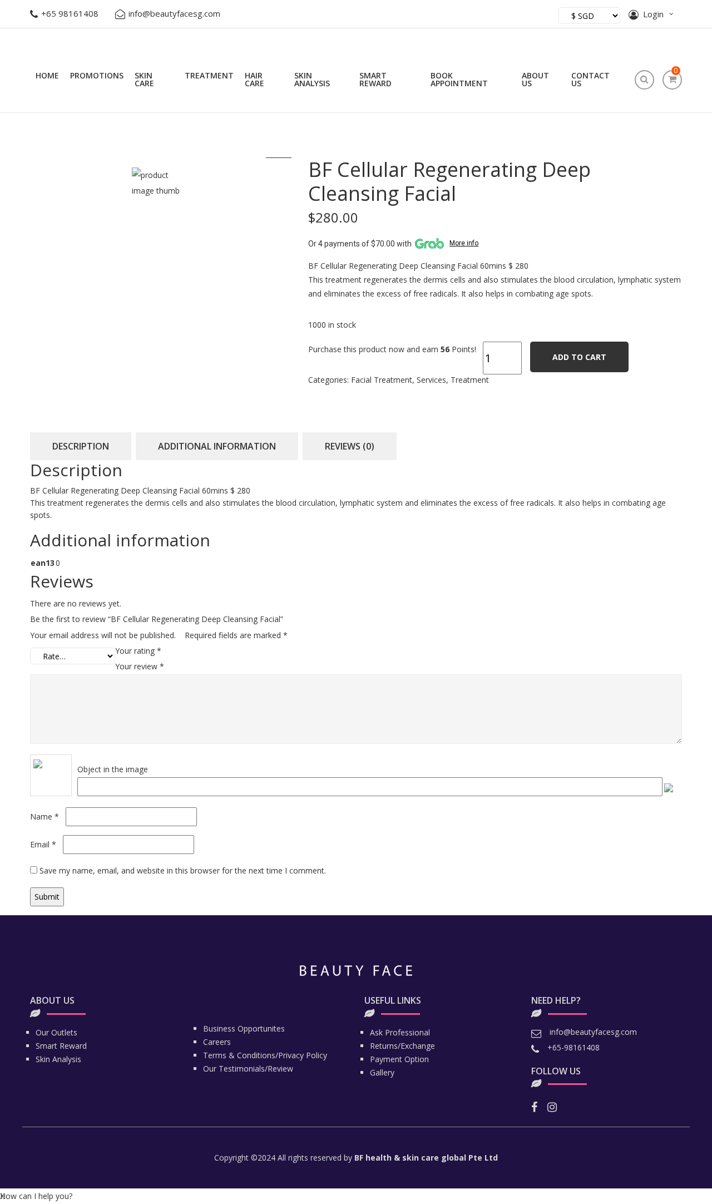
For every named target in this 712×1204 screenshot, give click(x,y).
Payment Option (399, 1059)
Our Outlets (56, 1032)
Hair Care (254, 79)
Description (80, 446)
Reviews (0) (349, 446)
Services (431, 379)
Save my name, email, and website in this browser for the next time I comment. (182, 870)
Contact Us (590, 79)
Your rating (138, 650)
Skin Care (144, 79)
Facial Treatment (381, 379)
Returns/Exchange (402, 1045)
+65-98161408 (573, 1047)
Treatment (209, 75)
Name (44, 816)
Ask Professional (400, 1032)
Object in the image (112, 769)
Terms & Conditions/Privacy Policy (265, 1055)
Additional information (217, 446)
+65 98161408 (69, 13)
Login (653, 13)
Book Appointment (459, 79)
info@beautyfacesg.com (174, 13)
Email (43, 844)
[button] (36, 1196)
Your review (139, 666)
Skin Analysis (312, 79)
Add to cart (579, 357)
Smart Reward (375, 79)
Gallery (382, 1072)
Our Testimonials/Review (248, 1068)
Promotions (96, 75)
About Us (535, 79)
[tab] (80, 446)
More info (463, 243)
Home (47, 75)
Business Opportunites (244, 1028)
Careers (217, 1042)
